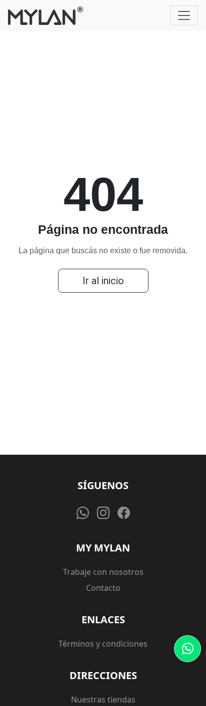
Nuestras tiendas (103, 699)
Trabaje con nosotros (103, 571)
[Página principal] (45, 15)
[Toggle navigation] (184, 15)
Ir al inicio (103, 281)
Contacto (103, 587)
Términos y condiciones (103, 643)
